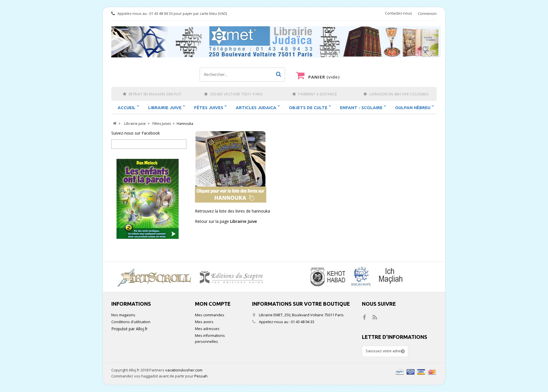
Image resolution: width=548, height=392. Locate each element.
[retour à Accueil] (115, 123)
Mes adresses (207, 328)
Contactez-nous (398, 13)
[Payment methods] (416, 375)
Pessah (200, 376)
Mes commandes (209, 315)
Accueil (127, 107)
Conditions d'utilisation (130, 321)
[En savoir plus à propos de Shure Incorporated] (355, 277)
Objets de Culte (308, 107)
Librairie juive (165, 107)
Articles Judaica (256, 107)
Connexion (427, 13)
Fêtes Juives (208, 107)
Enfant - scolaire (361, 107)
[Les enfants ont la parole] (148, 199)
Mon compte (213, 304)
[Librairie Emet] (276, 42)
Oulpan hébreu (412, 107)
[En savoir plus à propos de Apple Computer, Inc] (193, 277)
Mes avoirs (204, 321)
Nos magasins (123, 315)
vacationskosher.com (183, 370)
